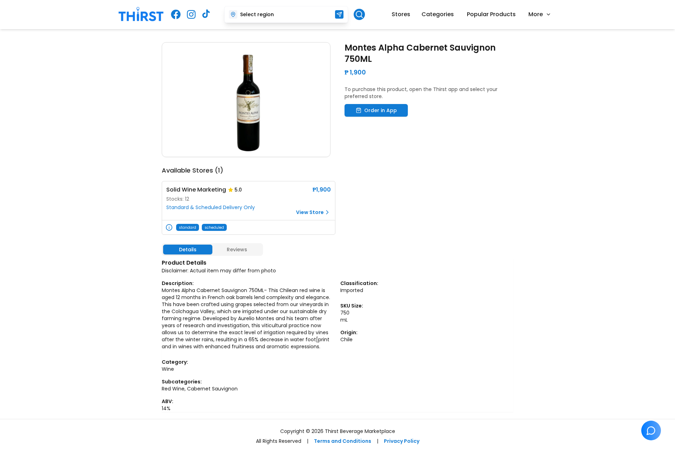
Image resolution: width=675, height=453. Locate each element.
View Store (310, 212)
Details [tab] (188, 249)
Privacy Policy (401, 441)
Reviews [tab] (237, 249)
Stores (401, 14)
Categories (438, 14)
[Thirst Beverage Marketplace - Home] (141, 15)
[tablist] (212, 249)
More (535, 14)
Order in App (380, 110)
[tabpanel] (337, 335)
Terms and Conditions (342, 441)
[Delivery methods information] (169, 227)
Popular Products (491, 14)
